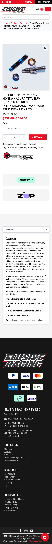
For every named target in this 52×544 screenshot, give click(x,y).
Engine (14, 23)
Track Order (9, 477)
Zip (5, 485)
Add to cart (37, 137)
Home (5, 23)
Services (8, 449)
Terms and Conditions (14, 499)
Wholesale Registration (14, 457)
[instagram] (6, 2)
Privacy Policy (10, 502)
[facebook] (2, 2)
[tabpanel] (26, 279)
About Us (8, 452)
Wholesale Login (11, 460)
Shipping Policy (11, 507)
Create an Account (12, 480)
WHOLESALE (29, 2)
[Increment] (24, 137)
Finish (5, 123)
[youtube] (10, 2)
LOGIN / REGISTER (43, 2)
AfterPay (8, 482)
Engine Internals (21, 144)
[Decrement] (4, 137)
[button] (45, 48)
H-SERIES (32, 147)
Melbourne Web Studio (39, 541)
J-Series (41, 147)
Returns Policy (10, 504)
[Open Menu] (48, 9)
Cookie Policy (10, 510)
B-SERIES (12, 147)
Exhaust (23, 23)
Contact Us (9, 454)
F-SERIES (22, 147)
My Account (9, 474)
